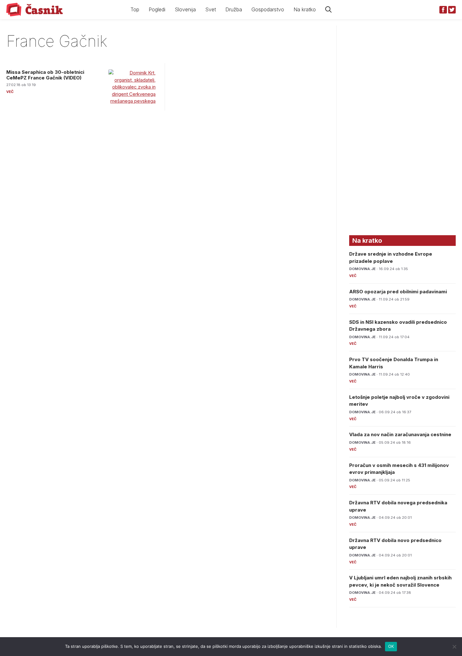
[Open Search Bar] (328, 10)
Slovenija (185, 9)
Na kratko (305, 9)
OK (391, 646)
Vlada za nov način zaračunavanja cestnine (400, 434)
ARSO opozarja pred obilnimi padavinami (398, 292)
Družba (233, 9)
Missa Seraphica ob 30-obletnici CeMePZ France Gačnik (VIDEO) (45, 75)
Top (134, 9)
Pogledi (157, 9)
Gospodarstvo (267, 9)
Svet (210, 9)
